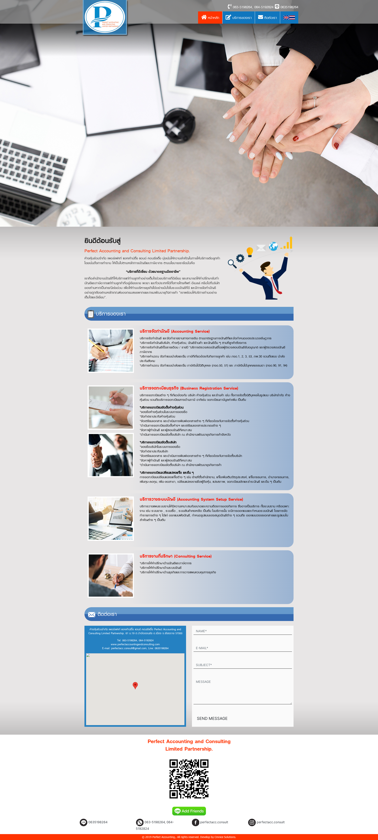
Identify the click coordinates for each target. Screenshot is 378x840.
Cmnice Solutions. (225, 837)
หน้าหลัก (213, 17)
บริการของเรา (241, 17)
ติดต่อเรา (270, 17)
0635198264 (97, 822)
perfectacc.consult (214, 822)
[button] (135, 685)
